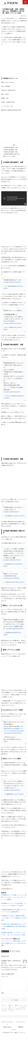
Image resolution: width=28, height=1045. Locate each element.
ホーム (14, 1029)
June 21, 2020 (18, 794)
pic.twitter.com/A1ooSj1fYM (11, 790)
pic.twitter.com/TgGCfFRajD (13, 733)
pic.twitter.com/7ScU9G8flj (11, 578)
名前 (2, 993)
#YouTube (13, 731)
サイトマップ (21, 1022)
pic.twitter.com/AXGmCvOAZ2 (12, 323)
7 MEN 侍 (13, 951)
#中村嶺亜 (11, 321)
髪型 (19, 951)
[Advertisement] (14, 61)
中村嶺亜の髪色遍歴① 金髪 (10, 147)
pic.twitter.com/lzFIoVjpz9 (11, 511)
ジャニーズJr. (6, 951)
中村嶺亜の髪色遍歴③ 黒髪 (10, 152)
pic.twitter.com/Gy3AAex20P (14, 628)
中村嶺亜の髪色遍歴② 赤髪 (10, 149)
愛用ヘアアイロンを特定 (9, 156)
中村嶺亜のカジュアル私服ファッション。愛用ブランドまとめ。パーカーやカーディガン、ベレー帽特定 (13, 897)
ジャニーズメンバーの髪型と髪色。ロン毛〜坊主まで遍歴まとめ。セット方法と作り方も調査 (13, 943)
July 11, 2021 (19, 515)
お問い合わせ (7, 1027)
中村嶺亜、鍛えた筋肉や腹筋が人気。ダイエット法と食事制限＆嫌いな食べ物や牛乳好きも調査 (13, 926)
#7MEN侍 (8, 728)
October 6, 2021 (18, 582)
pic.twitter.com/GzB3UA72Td (11, 560)
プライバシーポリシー (7, 1023)
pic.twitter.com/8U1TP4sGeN (12, 282)
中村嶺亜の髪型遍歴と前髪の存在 (11, 154)
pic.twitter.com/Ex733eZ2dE (11, 392)
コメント (4, 976)
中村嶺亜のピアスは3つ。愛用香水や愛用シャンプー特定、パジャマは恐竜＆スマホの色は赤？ (13, 918)
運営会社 (20, 1027)
